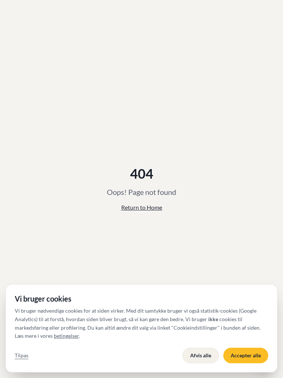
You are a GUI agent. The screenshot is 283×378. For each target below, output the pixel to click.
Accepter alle (246, 355)
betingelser (66, 336)
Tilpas (21, 355)
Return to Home (141, 207)
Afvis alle (200, 355)
